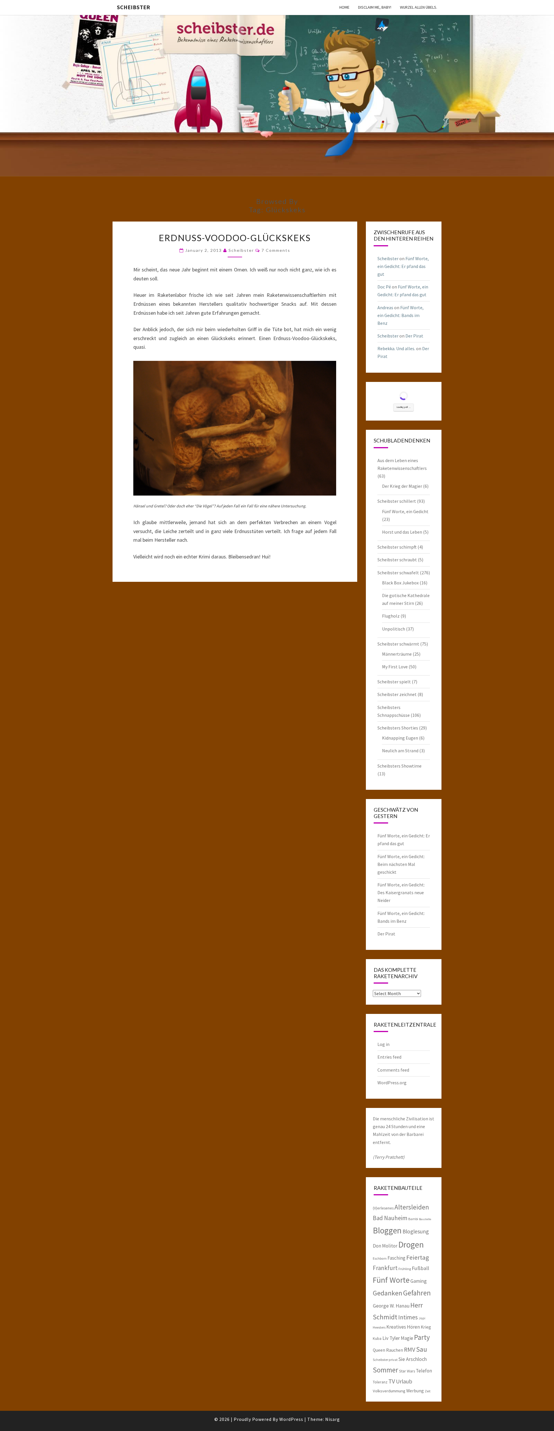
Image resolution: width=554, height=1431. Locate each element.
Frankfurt (385, 1268)
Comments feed (393, 1070)
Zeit (428, 1391)
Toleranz (380, 1382)
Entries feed (389, 1057)
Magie (407, 1338)
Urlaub (404, 1381)
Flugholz (391, 616)
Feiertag (417, 1257)
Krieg (426, 1327)
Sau (421, 1349)
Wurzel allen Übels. (418, 7)
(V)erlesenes (383, 1208)
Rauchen (394, 1350)
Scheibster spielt (394, 681)
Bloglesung (416, 1231)
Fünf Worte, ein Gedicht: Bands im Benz (400, 315)
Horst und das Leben (402, 532)
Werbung (415, 1391)
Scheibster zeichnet (397, 694)
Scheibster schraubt (397, 559)
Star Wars (407, 1371)
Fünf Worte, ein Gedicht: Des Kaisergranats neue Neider (401, 892)
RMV (409, 1349)
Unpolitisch (393, 629)
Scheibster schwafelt (398, 572)
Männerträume (397, 654)
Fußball (420, 1268)
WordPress (291, 1419)
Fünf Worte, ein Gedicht (405, 511)
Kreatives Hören (403, 1327)
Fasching (396, 1258)
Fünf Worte (391, 1280)
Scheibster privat (385, 1359)
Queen (379, 1350)
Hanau (402, 1306)
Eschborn (380, 1258)
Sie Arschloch (412, 1359)
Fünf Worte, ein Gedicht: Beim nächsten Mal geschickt (401, 864)
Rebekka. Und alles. (396, 348)
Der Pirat (414, 336)
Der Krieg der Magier (402, 486)
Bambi (413, 1219)
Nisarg (332, 1419)
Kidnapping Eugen (400, 738)
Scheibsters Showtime (399, 766)
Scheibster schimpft (397, 547)
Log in (383, 1044)
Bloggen (387, 1230)
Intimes (408, 1317)
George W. (384, 1306)
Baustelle (425, 1219)
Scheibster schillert (396, 501)
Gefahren (417, 1292)
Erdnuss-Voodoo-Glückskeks (235, 237)
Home (344, 7)
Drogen (411, 1244)
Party (422, 1337)
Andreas (385, 307)
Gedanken (387, 1293)
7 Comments (275, 250)
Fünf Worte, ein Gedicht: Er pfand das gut (403, 266)
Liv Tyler (391, 1338)
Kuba (377, 1338)
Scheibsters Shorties (397, 728)
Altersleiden (411, 1207)
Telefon (424, 1371)
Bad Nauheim (390, 1218)
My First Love (395, 666)
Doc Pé (384, 287)
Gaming (418, 1281)
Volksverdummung (389, 1391)
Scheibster (133, 7)
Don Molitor (385, 1246)
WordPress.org (392, 1082)
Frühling (404, 1269)
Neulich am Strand (400, 750)
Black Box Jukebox (400, 583)
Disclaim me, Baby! (374, 7)
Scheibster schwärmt (398, 644)
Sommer (385, 1369)
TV (391, 1381)
